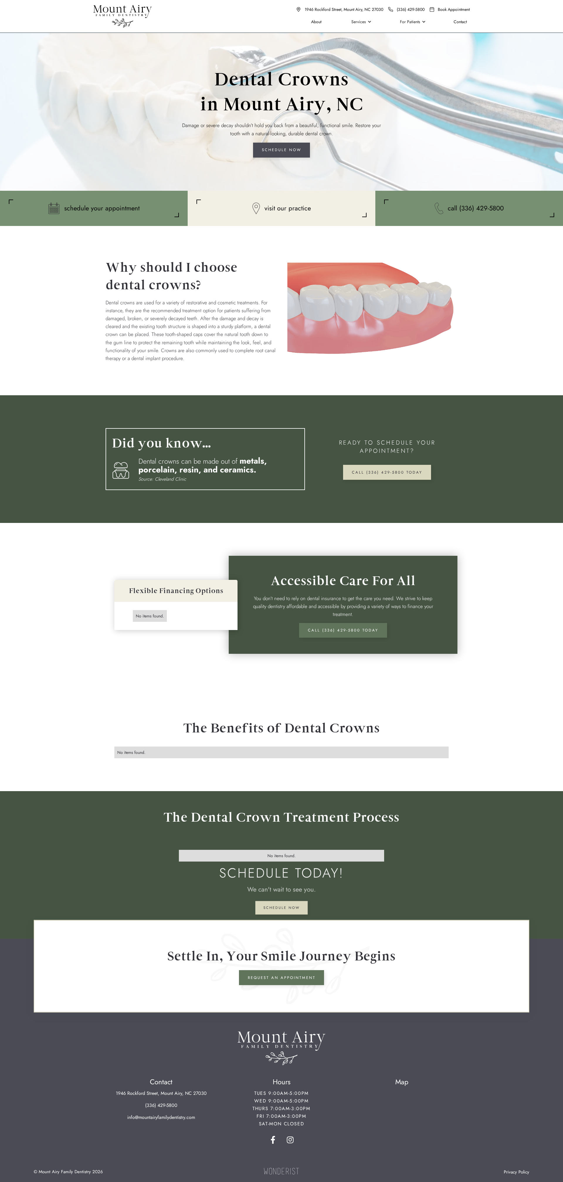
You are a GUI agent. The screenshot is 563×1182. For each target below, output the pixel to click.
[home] (122, 16)
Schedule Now (281, 150)
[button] (360, 22)
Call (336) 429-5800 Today (387, 472)
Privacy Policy (516, 1172)
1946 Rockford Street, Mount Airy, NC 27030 (161, 1093)
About (316, 22)
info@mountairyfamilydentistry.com (161, 1117)
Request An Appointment (282, 977)
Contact (460, 22)
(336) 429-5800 (161, 1105)
